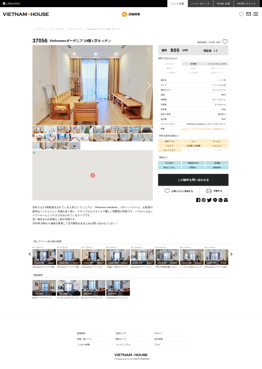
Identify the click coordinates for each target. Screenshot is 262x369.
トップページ (39, 29)
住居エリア (121, 333)
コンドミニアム (75, 29)
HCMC (246, 3)
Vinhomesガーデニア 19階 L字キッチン (104, 29)
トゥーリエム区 (56, 29)
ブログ (157, 344)
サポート (158, 333)
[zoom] (148, 49)
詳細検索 (134, 14)
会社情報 (158, 339)
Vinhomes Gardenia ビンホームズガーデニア (206, 124)
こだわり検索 (83, 344)
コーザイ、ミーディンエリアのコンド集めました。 (204, 129)
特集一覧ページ (84, 339)
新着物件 (81, 333)
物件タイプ (121, 339)
